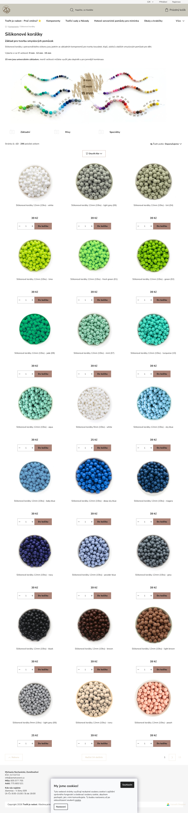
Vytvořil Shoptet (178, 804)
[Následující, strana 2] (172, 757)
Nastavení (61, 806)
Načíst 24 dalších (94, 757)
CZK (149, 2)
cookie (78, 800)
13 (179, 757)
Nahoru (15, 757)
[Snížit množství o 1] (19, 226)
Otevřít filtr (94, 153)
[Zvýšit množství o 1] (32, 226)
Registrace (176, 2)
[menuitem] (23, 20)
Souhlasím (127, 784)
